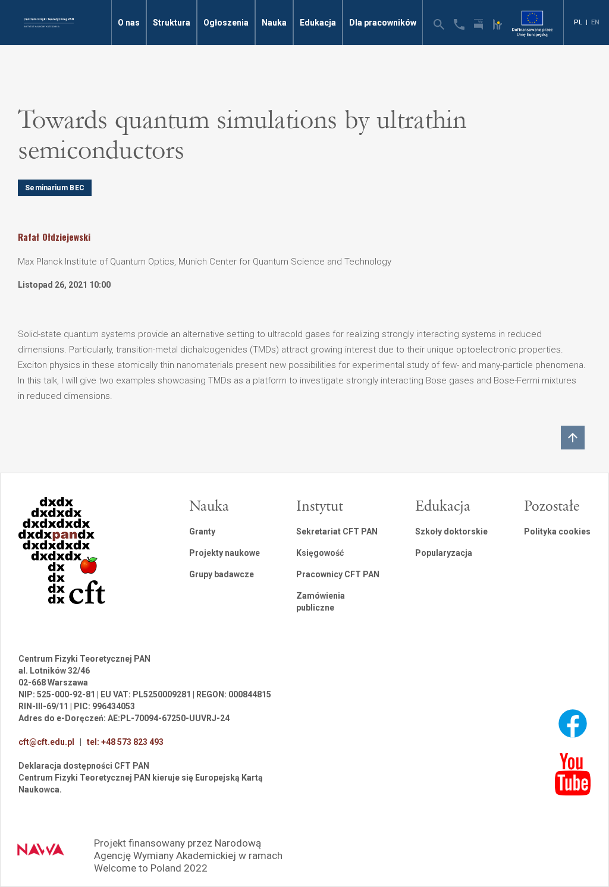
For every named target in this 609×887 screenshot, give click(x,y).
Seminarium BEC (54, 188)
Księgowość (320, 553)
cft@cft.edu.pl (46, 742)
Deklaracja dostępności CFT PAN (83, 765)
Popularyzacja (443, 553)
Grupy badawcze (221, 574)
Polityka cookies (557, 531)
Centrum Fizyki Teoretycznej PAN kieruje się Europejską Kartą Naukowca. (140, 783)
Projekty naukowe (224, 553)
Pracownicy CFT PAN (337, 574)
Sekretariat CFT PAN (337, 531)
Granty (202, 531)
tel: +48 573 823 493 (125, 742)
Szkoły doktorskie (451, 531)
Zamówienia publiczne (320, 601)
